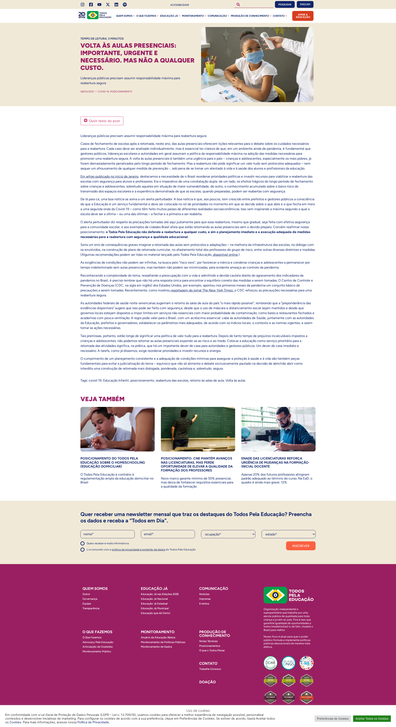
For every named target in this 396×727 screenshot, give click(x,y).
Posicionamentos (209, 645)
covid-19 (95, 380)
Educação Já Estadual (154, 603)
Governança (89, 598)
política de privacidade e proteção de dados (138, 549)
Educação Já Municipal (155, 608)
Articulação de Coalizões (97, 646)
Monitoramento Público (96, 651)
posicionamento (142, 380)
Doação (207, 682)
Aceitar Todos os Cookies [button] (372, 718)
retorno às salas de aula (207, 380)
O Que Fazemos (91, 637)
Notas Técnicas (208, 641)
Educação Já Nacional (154, 598)
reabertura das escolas (172, 380)
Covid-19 (103, 91)
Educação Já (169, 15)
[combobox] (254, 4)
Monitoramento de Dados (156, 646)
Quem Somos (124, 15)
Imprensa (205, 598)
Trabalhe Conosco (210, 668)
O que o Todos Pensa (212, 650)
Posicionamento (121, 91)
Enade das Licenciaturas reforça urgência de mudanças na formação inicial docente (275, 462)
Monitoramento (193, 15)
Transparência (90, 608)
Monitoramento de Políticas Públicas (163, 642)
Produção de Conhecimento (250, 15)
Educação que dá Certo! (155, 613)
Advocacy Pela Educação (97, 642)
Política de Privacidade (93, 722)
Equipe (86, 603)
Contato (279, 15)
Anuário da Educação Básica (158, 637)
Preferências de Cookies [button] (333, 718)
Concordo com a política (95, 545)
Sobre (86, 594)
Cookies (15, 722)
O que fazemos (146, 15)
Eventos (204, 603)
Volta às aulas (235, 380)
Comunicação (217, 15)
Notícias (204, 594)
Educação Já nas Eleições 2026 (160, 594)
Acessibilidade (179, 5)
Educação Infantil (116, 380)
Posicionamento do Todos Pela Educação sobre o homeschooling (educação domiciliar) (112, 462)
